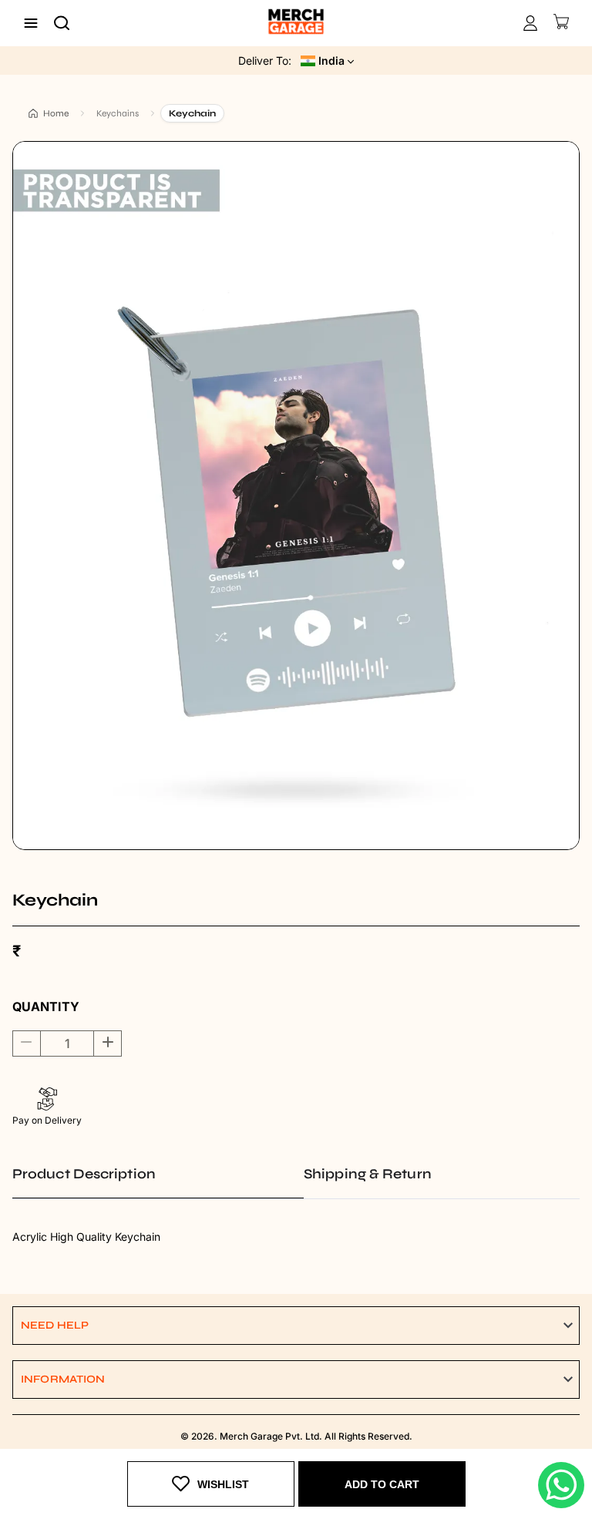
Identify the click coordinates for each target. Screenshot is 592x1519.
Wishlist (223, 1484)
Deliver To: (264, 60)
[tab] (158, 1173)
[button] (296, 1325)
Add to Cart (382, 1484)
